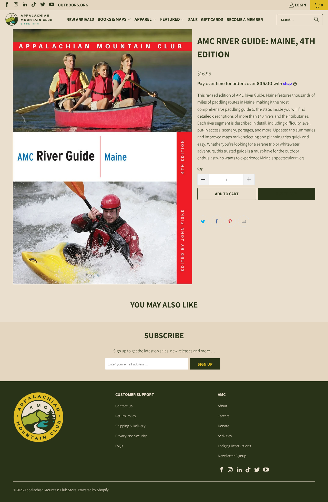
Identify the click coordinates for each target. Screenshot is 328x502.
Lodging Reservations (234, 445)
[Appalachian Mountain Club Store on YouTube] (51, 5)
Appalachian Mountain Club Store (50, 489)
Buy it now (286, 194)
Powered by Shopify (93, 489)
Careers (223, 415)
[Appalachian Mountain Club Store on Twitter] (42, 5)
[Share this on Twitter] (203, 221)
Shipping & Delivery (130, 425)
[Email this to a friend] (243, 221)
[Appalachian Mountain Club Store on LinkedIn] (24, 5)
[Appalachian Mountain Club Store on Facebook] (6, 5)
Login (300, 5)
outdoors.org (73, 5)
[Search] (316, 19)
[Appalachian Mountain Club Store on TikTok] (33, 5)
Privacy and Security (131, 435)
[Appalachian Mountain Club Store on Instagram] (15, 5)
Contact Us (123, 405)
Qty (200, 169)
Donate (223, 425)
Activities (225, 435)
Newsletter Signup (232, 455)
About (222, 405)
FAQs (119, 445)
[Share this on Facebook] (216, 221)
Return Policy (125, 415)
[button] (114, 19)
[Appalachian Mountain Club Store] (29, 20)
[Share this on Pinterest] (230, 221)
